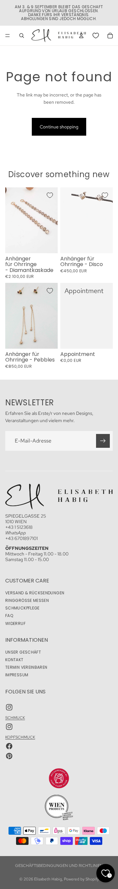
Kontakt (14, 659)
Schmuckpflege (22, 608)
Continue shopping (59, 127)
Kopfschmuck (20, 737)
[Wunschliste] (95, 35)
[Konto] (81, 35)
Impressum (16, 675)
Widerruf (15, 623)
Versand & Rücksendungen (34, 593)
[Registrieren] (103, 440)
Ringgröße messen (27, 600)
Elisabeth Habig (48, 879)
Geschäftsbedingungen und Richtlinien (59, 865)
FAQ (9, 615)
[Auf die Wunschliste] (50, 195)
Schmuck (15, 718)
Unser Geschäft (23, 652)
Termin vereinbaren (26, 667)
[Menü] (7, 35)
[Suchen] (21, 35)
